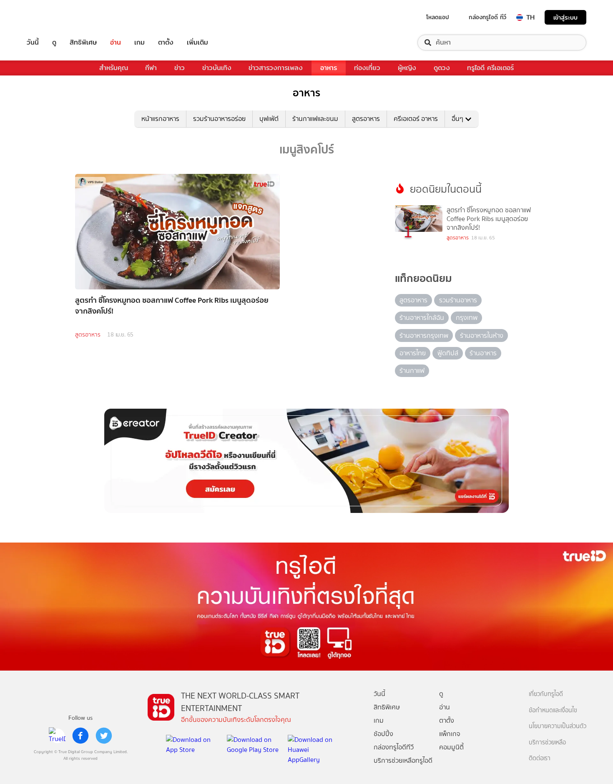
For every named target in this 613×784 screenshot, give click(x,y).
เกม (139, 43)
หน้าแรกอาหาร (160, 118)
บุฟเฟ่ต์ (269, 118)
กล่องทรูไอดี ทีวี (487, 17)
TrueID (52, 17)
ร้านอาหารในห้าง (481, 335)
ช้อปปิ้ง (383, 734)
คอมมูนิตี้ (451, 747)
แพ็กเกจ (449, 734)
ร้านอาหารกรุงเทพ (423, 335)
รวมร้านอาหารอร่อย (219, 118)
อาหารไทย (412, 353)
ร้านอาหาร (483, 353)
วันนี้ (33, 43)
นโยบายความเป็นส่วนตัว (557, 726)
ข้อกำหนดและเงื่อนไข (553, 710)
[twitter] (103, 735)
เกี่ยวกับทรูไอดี (546, 694)
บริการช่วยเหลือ (547, 742)
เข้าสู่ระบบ (565, 17)
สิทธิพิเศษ (83, 43)
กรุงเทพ (466, 317)
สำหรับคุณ (113, 68)
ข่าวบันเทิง (216, 68)
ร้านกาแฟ (412, 370)
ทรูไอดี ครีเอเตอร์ (490, 68)
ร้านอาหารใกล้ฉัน (421, 317)
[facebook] (80, 735)
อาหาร (328, 68)
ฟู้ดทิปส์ (447, 353)
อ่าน (115, 43)
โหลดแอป (437, 17)
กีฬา (151, 68)
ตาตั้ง (165, 43)
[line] (57, 735)
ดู (54, 43)
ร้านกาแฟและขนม (315, 118)
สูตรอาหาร (366, 118)
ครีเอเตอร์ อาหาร (416, 118)
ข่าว (179, 68)
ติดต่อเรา (539, 758)
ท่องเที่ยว (367, 68)
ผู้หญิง (407, 68)
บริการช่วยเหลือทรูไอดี (403, 760)
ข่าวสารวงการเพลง (276, 68)
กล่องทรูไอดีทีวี (394, 747)
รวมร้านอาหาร (458, 300)
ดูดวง (442, 68)
